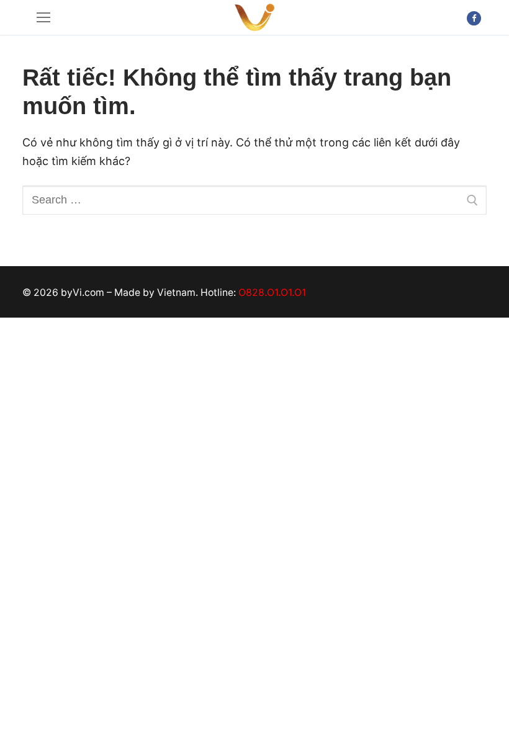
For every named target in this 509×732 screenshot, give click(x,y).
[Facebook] (474, 18)
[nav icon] (43, 17)
